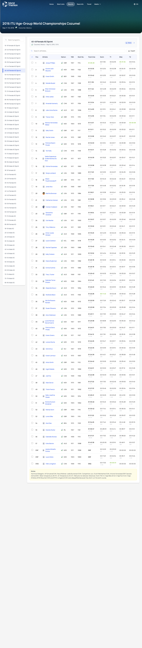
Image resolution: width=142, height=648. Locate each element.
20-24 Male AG (10, 233)
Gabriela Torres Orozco (50, 281)
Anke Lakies (50, 97)
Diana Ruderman (51, 261)
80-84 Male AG (10, 283)
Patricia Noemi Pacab (50, 144)
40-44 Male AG (10, 249)
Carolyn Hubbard (51, 207)
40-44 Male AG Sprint (12, 129)
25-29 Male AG (10, 237)
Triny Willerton (50, 227)
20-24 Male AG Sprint (12, 112)
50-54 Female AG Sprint (12, 75)
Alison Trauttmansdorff (50, 180)
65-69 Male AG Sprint (12, 149)
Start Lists (60, 4)
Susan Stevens (51, 308)
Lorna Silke (49, 416)
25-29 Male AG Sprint (12, 116)
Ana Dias (49, 423)
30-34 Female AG (10, 183)
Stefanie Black (50, 295)
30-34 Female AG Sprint (12, 58)
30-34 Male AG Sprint (12, 120)
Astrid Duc (49, 349)
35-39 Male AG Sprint (12, 125)
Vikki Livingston (51, 464)
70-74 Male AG (9, 274)
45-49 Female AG (10, 195)
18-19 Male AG (9, 228)
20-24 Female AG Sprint (12, 50)
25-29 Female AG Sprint (12, 54)
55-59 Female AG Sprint (12, 79)
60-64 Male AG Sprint (12, 145)
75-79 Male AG (9, 278)
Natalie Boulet (50, 83)
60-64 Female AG (10, 208)
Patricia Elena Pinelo (50, 328)
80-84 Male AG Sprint (12, 162)
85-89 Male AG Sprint (12, 166)
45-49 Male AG (10, 253)
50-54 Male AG (10, 258)
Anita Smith (50, 362)
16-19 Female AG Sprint (12, 45)
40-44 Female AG (10, 191)
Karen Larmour (51, 356)
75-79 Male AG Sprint (12, 158)
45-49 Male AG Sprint (12, 133)
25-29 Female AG (10, 179)
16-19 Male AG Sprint (11, 108)
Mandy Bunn (50, 410)
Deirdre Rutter (50, 430)
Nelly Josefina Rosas (50, 396)
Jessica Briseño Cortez (50, 450)
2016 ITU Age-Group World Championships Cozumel (41, 23)
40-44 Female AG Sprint (12, 66)
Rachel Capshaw (51, 247)
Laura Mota (49, 457)
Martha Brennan (51, 193)
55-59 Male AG (10, 262)
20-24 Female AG (10, 174)
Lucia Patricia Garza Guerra (49, 322)
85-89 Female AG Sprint (12, 104)
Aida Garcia (49, 383)
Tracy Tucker (50, 274)
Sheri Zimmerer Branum (50, 90)
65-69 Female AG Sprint (13, 87)
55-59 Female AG (10, 204)
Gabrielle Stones (51, 437)
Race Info (80, 4)
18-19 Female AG (10, 170)
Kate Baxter (50, 443)
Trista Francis (50, 389)
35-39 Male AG (10, 245)
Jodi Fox (48, 376)
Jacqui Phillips (50, 63)
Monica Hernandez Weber (51, 124)
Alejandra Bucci (51, 288)
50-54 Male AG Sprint (12, 137)
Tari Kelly (49, 151)
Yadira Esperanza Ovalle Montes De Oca (51, 158)
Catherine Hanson (52, 200)
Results (70, 4)
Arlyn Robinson (51, 315)
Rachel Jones (50, 137)
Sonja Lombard (51, 173)
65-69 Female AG (10, 212)
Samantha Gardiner (49, 214)
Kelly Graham (50, 254)
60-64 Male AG (10, 266)
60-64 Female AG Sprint (13, 83)
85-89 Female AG (10, 224)
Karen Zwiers (50, 335)
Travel (89, 4)
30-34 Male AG (10, 241)
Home (51, 4)
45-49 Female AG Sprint (13, 70)
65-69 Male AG (10, 270)
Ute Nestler (49, 220)
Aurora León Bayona (50, 70)
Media (96, 4)
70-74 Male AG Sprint (12, 154)
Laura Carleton (51, 241)
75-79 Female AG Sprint (12, 95)
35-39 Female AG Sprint (12, 62)
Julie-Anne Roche (51, 110)
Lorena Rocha (50, 342)
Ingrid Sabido (50, 369)
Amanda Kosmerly (52, 103)
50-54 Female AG (10, 199)
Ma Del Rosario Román (50, 301)
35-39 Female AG (10, 187)
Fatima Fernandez (52, 166)
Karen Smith (50, 76)
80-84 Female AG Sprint (12, 100)
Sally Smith (49, 130)
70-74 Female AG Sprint (12, 91)
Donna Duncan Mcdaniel (50, 403)
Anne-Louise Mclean (50, 234)
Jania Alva (49, 187)
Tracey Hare (50, 117)
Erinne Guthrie (50, 268)
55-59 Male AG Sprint (12, 141)
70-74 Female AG (10, 216)
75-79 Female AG (10, 220)
